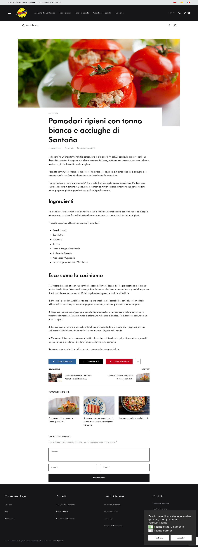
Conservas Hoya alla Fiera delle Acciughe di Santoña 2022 (78, 377)
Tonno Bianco (65, 12)
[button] (150, 526)
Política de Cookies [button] (157, 523)
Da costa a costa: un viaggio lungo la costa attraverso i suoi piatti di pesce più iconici (99, 421)
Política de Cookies (111, 512)
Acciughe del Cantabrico (44, 12)
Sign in (171, 13)
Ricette (55, 113)
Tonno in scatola (82, 12)
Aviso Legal (108, 519)
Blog (6, 512)
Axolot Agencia (57, 541)
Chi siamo (8, 505)
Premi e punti (9, 519)
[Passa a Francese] (188, 2)
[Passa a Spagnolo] (181, 2)
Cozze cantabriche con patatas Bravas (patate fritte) (120, 377)
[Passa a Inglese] (174, 2)
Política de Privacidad (112, 505)
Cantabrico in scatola (102, 12)
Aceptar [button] (181, 538)
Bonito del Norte (62, 512)
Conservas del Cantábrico (65, 519)
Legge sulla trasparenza (113, 526)
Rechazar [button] (159, 538)
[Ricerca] (179, 13)
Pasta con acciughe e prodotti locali (133, 418)
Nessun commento (87, 148)
